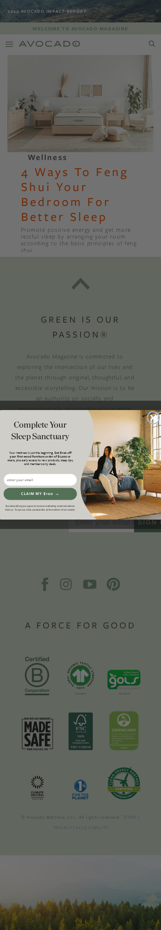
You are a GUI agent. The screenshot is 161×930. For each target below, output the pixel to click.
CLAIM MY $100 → (40, 493)
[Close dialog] (153, 418)
